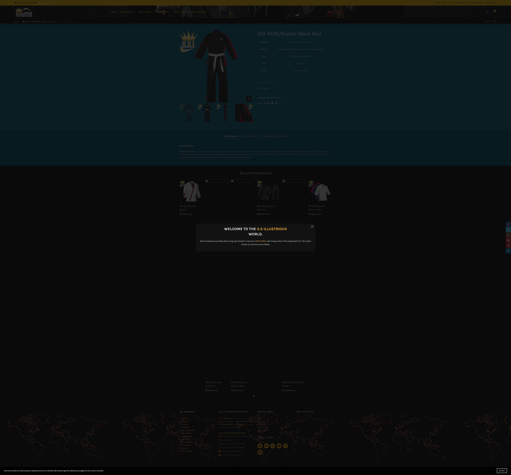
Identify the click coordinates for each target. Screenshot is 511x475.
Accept (502, 471)
